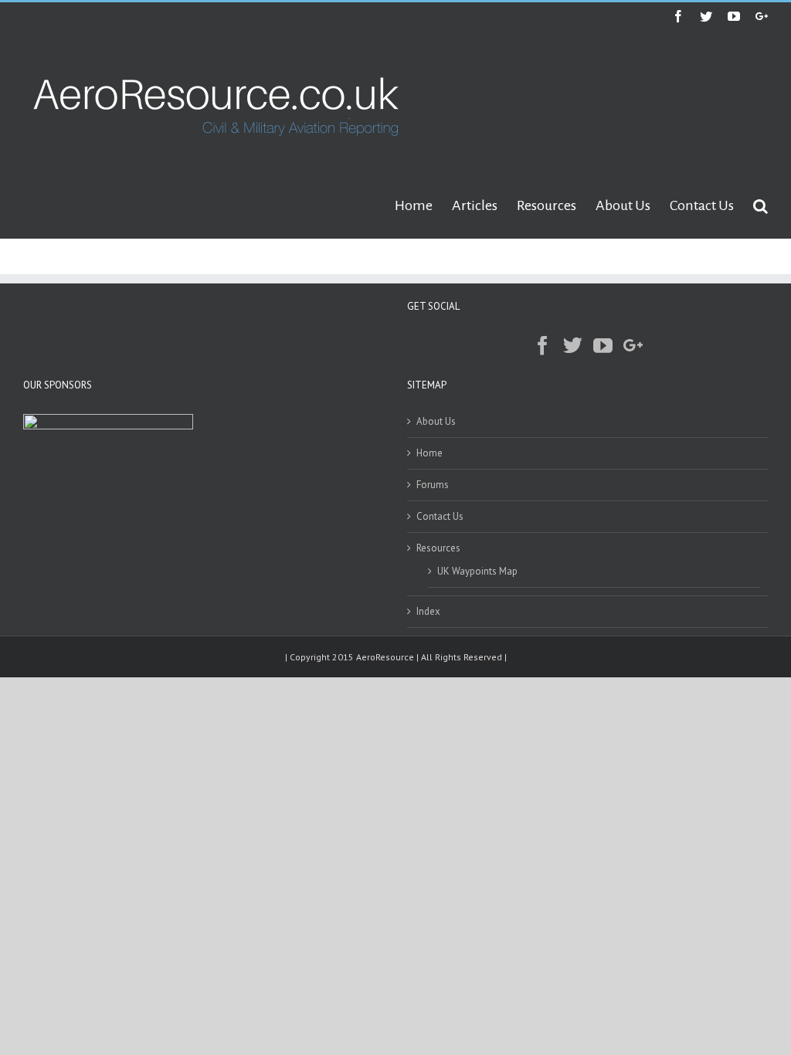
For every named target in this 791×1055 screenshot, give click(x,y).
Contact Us (439, 516)
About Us (436, 421)
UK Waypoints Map (477, 571)
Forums (432, 484)
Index (428, 611)
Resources (438, 548)
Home (429, 453)
